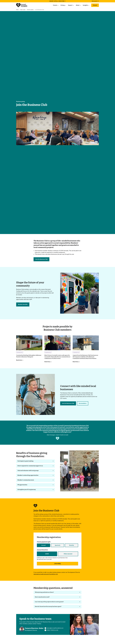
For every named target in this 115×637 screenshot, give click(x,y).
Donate (95, 5)
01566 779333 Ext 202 (52, 630)
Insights (85, 5)
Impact (70, 5)
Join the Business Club (41, 259)
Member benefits (23, 304)
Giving (62, 5)
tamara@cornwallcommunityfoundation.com (46, 574)
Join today (57, 563)
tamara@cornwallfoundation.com (55, 628)
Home (17, 9)
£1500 (47, 554)
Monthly (71, 545)
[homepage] (21, 5)
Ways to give (22, 9)
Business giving (30, 9)
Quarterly (57, 545)
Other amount (68, 554)
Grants (55, 5)
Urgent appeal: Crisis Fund (57, 1)
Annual (43, 545)
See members (82, 403)
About (77, 5)
